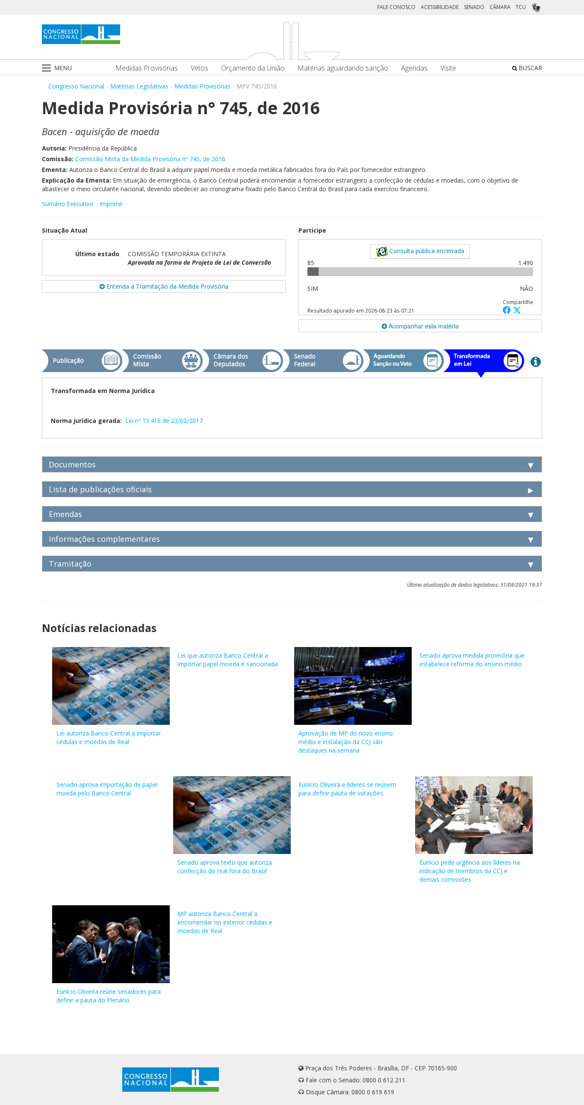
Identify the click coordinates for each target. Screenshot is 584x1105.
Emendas (65, 514)
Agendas (414, 68)
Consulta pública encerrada (426, 251)
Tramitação (70, 563)
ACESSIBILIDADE (440, 7)
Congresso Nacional (76, 86)
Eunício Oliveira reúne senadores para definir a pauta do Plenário (108, 995)
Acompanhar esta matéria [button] (423, 326)
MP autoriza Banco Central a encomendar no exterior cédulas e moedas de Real (224, 922)
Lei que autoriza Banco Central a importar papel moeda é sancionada (227, 659)
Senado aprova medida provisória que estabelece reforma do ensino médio (472, 659)
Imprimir (111, 204)
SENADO (474, 7)
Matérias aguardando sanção (343, 68)
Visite (448, 68)
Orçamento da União (253, 68)
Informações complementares (104, 539)
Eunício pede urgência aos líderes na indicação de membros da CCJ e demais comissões (469, 870)
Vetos (199, 68)
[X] (517, 309)
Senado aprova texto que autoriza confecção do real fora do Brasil (224, 866)
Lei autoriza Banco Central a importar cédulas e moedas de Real (108, 737)
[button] (508, 309)
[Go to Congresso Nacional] (81, 34)
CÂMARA (500, 7)
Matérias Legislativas (139, 86)
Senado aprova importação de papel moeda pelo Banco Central (106, 788)
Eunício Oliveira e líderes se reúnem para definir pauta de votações (347, 788)
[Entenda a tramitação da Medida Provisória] (536, 361)
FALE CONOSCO (396, 7)
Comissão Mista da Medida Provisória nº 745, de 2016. (151, 159)
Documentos (72, 464)
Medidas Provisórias (146, 68)
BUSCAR (529, 68)
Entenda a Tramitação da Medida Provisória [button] (166, 286)
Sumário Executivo (67, 204)
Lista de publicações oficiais (100, 489)
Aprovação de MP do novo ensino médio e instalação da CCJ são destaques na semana (345, 741)
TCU (521, 7)
